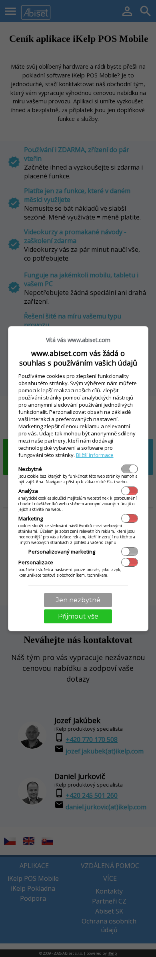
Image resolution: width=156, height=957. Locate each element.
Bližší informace (95, 455)
